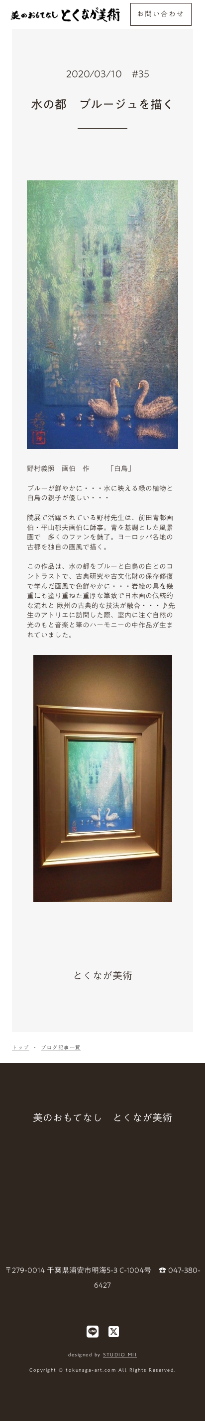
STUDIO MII (120, 1354)
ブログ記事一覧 (61, 1047)
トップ (20, 1047)
